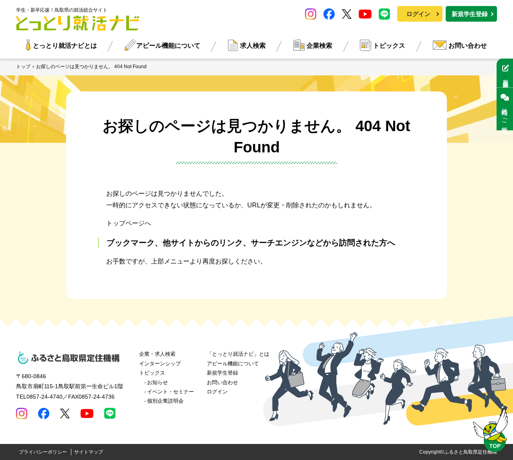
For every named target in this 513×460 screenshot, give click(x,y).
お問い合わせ (467, 45)
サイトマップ (88, 452)
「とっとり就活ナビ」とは (238, 354)
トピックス (389, 45)
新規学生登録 (470, 13)
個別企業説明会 (165, 401)
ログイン (418, 13)
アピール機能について (168, 45)
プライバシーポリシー (43, 452)
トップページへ (128, 223)
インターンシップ (160, 364)
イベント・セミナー (170, 392)
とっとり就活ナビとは (65, 45)
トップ (23, 66)
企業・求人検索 (157, 354)
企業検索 (319, 45)
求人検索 (253, 45)
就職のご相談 (504, 113)
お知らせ (157, 382)
